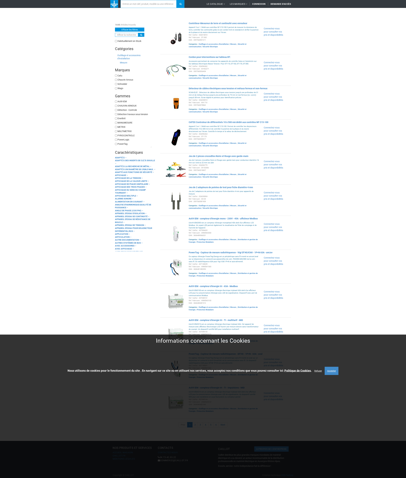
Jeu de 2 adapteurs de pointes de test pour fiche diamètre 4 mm (221, 187)
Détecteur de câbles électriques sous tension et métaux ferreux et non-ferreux (228, 88)
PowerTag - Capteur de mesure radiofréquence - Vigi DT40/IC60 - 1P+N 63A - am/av (230, 252)
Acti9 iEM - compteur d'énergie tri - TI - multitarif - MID (216, 320)
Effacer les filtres (129, 29)
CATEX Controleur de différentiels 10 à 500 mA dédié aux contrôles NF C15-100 (228, 122)
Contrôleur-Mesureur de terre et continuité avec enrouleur (218, 23)
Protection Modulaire (205, 242)
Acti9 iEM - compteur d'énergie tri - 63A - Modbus (213, 286)
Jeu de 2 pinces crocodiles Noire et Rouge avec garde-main (218, 156)
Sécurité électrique (210, 47)
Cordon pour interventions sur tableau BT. (210, 57)
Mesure (123, 62)
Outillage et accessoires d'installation (129, 57)
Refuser (318, 371)
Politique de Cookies (297, 370)
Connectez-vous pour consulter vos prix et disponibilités (273, 31)
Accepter (331, 371)
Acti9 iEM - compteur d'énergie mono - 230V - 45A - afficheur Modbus (223, 218)
